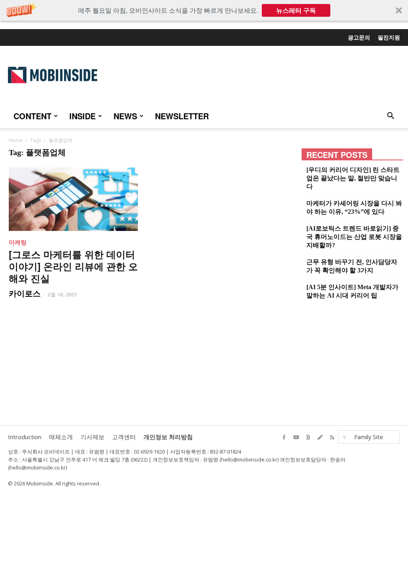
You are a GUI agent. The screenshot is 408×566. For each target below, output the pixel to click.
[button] (204, 10)
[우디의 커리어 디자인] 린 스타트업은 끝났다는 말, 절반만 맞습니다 (353, 178)
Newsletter (182, 116)
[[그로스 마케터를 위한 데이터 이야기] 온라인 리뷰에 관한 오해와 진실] (76, 199)
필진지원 (389, 37)
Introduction (24, 436)
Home (16, 140)
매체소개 (61, 436)
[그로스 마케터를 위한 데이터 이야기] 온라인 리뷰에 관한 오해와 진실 (73, 266)
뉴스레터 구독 (296, 10)
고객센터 (124, 436)
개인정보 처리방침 (168, 436)
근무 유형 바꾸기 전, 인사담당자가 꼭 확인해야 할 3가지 (351, 266)
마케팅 (18, 242)
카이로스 (25, 293)
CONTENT (32, 116)
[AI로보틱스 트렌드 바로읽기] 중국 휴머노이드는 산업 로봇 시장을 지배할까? (354, 236)
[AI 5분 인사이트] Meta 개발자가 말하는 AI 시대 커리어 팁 (352, 291)
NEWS (125, 116)
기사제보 (92, 436)
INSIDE (82, 116)
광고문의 (359, 37)
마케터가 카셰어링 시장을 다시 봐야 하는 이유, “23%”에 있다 (354, 207)
